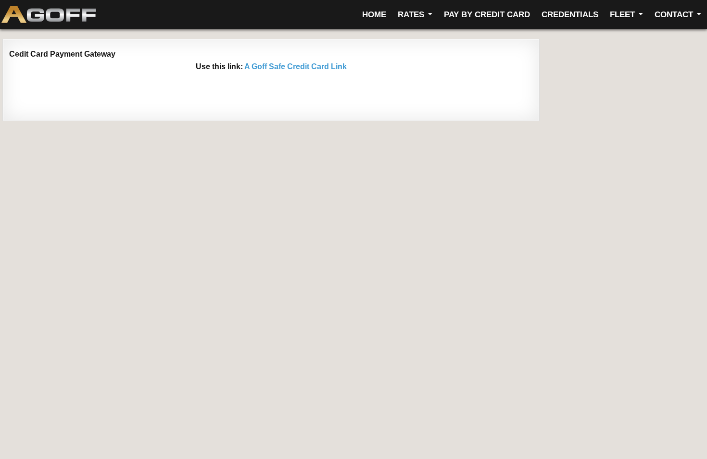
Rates (411, 14)
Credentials (570, 14)
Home (374, 14)
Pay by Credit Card (487, 14)
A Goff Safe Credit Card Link (295, 66)
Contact (674, 14)
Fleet (622, 14)
